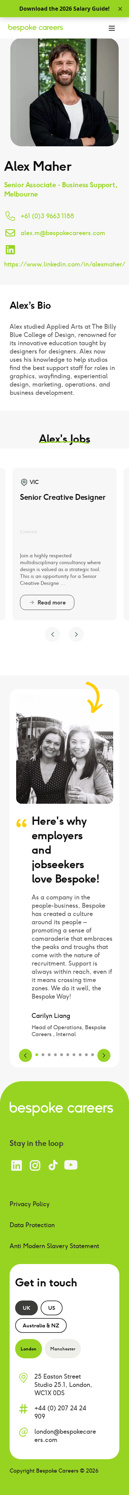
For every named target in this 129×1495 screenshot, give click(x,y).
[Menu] (112, 28)
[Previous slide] (52, 634)
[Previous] (25, 1055)
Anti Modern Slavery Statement (54, 1246)
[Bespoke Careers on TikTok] (53, 1165)
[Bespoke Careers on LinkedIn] (17, 1165)
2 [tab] (43, 1054)
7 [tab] (74, 1054)
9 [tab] (86, 1054)
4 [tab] (55, 1054)
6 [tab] (67, 1054)
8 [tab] (80, 1054)
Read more (51, 602)
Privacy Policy (30, 1204)
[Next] (103, 1055)
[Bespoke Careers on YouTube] (70, 1165)
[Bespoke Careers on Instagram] (35, 1165)
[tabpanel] (64, 965)
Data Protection (32, 1225)
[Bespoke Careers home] (61, 1108)
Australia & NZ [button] (41, 1325)
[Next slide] (76, 634)
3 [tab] (49, 1054)
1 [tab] (36, 1054)
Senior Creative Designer (62, 497)
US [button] (51, 1307)
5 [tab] (61, 1054)
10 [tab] (92, 1054)
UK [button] (26, 1307)
